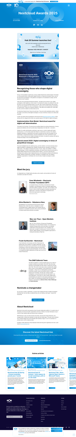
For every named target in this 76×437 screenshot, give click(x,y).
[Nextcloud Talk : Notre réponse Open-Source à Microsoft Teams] (57, 362)
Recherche (43, 417)
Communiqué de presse (20, 370)
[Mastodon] (34, 25)
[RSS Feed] (69, 427)
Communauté (13, 370)
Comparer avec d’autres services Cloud (48, 415)
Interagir (62, 398)
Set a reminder (38, 55)
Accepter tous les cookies (56, 428)
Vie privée (28, 406)
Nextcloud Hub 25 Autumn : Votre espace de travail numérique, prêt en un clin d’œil (36, 375)
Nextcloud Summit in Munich (49, 116)
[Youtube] (63, 427)
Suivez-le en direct (54, 1)
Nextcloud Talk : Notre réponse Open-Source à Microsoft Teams (56, 374)
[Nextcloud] (12, 5)
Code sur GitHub (44, 413)
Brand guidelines (29, 413)
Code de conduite (29, 404)
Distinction (37, 20)
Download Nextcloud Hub (44, 340)
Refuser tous (57, 430)
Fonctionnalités (28, 417)
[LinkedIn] (42, 25)
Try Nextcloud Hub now (31, 340)
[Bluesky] (38, 25)
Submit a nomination (38, 162)
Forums (62, 402)
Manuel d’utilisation (44, 406)
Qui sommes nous (29, 400)
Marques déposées (29, 415)
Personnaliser (20, 434)
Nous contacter (63, 406)
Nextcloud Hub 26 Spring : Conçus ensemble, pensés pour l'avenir (16, 374)
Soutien (62, 400)
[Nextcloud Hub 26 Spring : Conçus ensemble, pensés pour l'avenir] (16, 362)
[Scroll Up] (74, 435)
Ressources (43, 398)
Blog (41, 20)
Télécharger (43, 400)
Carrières (27, 402)
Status (42, 421)
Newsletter (43, 419)
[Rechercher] (21, 417)
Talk (61, 370)
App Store (42, 402)
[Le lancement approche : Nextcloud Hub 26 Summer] (20, 1)
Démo (62, 404)
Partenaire (71, 371)
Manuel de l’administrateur (45, 404)
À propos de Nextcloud (30, 398)
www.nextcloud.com (25, 324)
